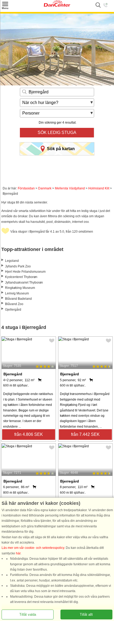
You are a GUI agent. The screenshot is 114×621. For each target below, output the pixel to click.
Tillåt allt (86, 614)
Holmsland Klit (98, 188)
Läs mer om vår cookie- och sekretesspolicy (33, 548)
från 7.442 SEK (85, 434)
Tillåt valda (27, 614)
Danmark (44, 188)
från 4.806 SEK (28, 434)
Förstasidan (26, 188)
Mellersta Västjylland (70, 188)
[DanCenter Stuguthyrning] (57, 5)
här (18, 553)
